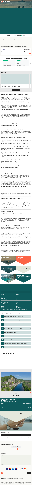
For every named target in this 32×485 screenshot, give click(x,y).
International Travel (4, 207)
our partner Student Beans (17, 115)
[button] (16, 316)
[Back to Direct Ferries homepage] (5, 2)
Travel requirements (4, 201)
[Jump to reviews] (16, 35)
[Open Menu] (30, 1)
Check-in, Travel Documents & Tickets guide (22, 205)
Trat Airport (13, 38)
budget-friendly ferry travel (12, 123)
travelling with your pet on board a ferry (21, 159)
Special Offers (9, 106)
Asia (4, 38)
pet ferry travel (25, 165)
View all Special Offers (16, 90)
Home (1, 38)
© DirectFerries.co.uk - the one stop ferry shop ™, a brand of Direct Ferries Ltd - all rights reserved (12, 478)
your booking (9, 227)
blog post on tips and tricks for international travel (10, 206)
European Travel (10, 207)
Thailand (8, 38)
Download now (16, 428)
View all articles (16, 395)
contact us (16, 480)
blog (16, 133)
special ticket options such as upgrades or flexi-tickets (21, 218)
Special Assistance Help (10, 184)
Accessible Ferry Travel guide (26, 184)
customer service (8, 183)
